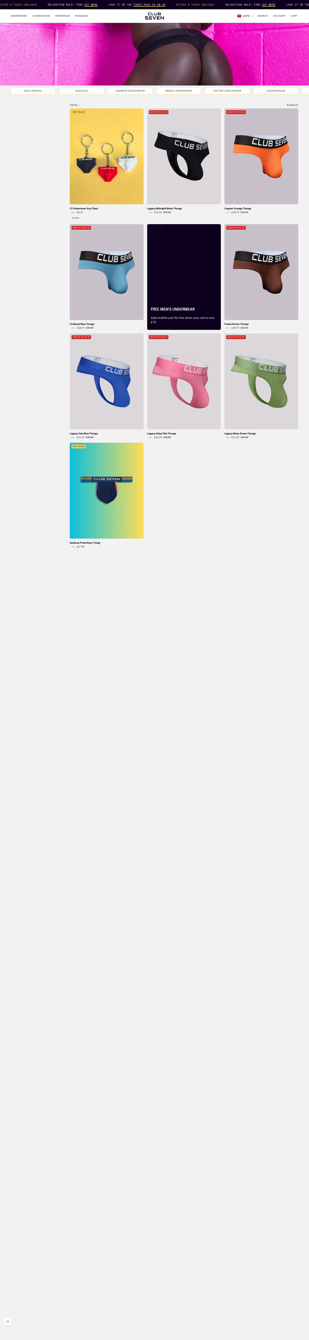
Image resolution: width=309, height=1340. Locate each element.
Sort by (73, 105)
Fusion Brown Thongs (236, 324)
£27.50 (80, 546)
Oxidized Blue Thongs (82, 324)
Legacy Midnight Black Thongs (164, 209)
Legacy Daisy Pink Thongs (161, 434)
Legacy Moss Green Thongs (240, 434)
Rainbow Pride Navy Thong (85, 543)
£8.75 (80, 212)
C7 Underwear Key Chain (84, 209)
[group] (154, 90)
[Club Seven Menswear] (154, 16)
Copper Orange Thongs (237, 209)
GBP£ (246, 16)
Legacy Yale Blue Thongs (84, 434)
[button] (263, 16)
